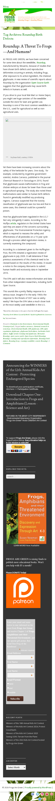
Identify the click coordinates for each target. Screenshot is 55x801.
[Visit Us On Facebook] (32, 795)
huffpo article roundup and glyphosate (23, 333)
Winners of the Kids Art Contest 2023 (22, 733)
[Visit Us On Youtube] (51, 795)
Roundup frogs (14, 341)
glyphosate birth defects (28, 331)
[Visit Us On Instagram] (42, 795)
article (13, 223)
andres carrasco (27, 326)
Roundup (6, 338)
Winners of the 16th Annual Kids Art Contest (25, 723)
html (11, 684)
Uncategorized (8, 326)
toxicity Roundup (41, 341)
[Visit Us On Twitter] (37, 795)
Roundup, (41, 62)
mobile (12, 692)
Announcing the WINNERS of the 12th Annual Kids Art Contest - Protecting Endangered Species (26, 372)
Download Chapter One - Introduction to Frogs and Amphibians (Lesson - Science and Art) (24, 401)
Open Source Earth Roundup (35, 336)
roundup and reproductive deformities (24, 338)
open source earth (17, 336)
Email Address (20, 653)
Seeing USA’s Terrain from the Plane (21, 737)
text (11, 688)
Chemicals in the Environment (21, 324)
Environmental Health (41, 324)
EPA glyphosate (33, 328)
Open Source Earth (40, 82)
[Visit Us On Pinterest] (46, 795)
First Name (20, 662)
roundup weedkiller (28, 341)
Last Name (20, 671)
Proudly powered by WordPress (38, 788)
